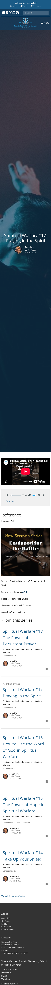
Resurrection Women (10, 944)
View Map (5, 979)
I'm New (4, 924)
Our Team (5, 921)
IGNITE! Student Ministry (12, 947)
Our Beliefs (6, 927)
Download (10, 501)
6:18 (24, 592)
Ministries (6, 937)
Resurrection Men (9, 942)
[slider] (15, 495)
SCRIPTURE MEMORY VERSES (14, 953)
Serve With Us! (7, 929)
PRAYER (5, 950)
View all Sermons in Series (13, 896)
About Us (5, 918)
